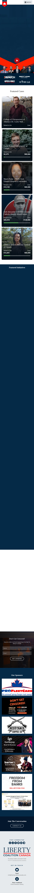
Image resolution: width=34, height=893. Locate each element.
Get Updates (17, 658)
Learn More (10, 304)
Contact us (17, 826)
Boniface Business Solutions (19, 860)
